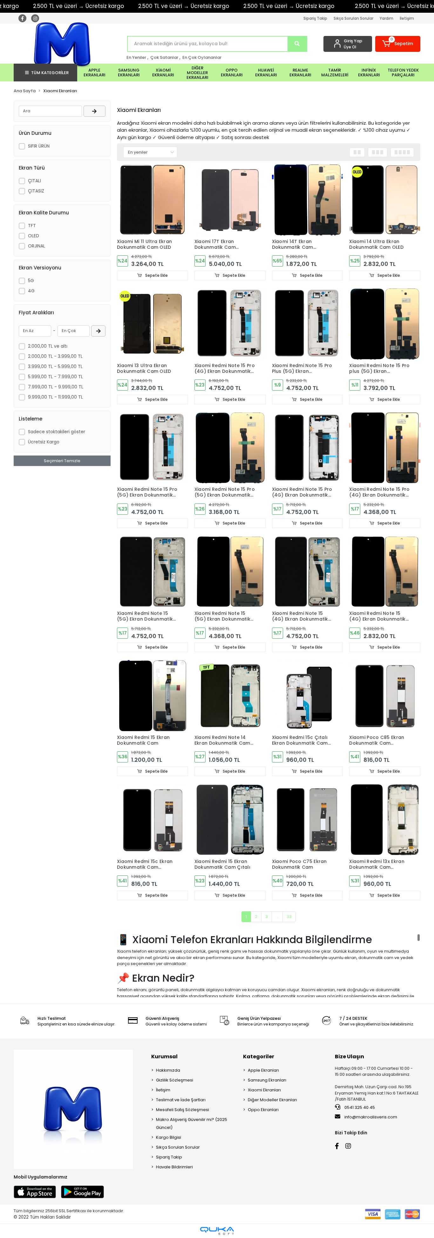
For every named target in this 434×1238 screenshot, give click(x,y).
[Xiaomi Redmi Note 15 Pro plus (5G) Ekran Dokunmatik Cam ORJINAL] (384, 323)
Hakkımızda (168, 1070)
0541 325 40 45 (359, 1107)
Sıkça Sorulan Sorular (353, 18)
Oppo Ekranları (263, 1110)
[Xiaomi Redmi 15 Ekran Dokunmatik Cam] (152, 695)
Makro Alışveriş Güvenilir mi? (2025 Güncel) (191, 1123)
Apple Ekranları (263, 1070)
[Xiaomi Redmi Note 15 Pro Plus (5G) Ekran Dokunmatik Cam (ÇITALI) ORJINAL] (307, 323)
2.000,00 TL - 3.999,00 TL (55, 356)
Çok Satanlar (164, 57)
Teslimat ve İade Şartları (181, 1100)
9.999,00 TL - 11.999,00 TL (55, 397)
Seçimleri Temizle (62, 461)
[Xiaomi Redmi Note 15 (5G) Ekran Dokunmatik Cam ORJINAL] (230, 571)
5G (31, 280)
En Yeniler (136, 57)
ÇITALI (34, 180)
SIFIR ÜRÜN (39, 146)
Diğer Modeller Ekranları (272, 1100)
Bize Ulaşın (349, 1056)
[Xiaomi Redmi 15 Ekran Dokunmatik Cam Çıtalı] (230, 819)
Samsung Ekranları (267, 1080)
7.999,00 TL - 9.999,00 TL (55, 387)
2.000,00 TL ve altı (47, 346)
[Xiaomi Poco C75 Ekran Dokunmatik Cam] (307, 819)
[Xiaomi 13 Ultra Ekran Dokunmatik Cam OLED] (152, 323)
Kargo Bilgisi (168, 1137)
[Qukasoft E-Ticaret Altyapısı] (217, 1231)
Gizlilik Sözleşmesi (174, 1080)
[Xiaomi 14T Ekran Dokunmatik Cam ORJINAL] (307, 199)
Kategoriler (258, 1056)
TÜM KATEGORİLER (50, 73)
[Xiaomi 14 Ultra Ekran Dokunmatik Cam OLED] (384, 199)
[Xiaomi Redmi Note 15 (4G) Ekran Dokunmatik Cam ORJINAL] (384, 571)
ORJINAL (36, 246)
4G (31, 291)
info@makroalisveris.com (370, 1117)
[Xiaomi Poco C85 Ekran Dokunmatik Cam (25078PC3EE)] (384, 695)
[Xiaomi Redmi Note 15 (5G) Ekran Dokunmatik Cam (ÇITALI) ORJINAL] (152, 571)
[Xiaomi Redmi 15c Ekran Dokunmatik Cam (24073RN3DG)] (152, 819)
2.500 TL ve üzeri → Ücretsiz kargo (183, 6)
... (277, 917)
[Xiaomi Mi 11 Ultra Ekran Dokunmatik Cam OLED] (152, 199)
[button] (398, 44)
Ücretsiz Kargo (43, 442)
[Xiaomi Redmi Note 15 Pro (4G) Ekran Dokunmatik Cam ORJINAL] (384, 447)
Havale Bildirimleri (174, 1167)
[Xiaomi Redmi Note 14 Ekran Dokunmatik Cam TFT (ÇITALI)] (230, 695)
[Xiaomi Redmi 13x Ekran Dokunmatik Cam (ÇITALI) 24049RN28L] (384, 819)
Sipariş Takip (315, 18)
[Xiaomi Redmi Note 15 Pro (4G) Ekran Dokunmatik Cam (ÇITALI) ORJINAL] (230, 323)
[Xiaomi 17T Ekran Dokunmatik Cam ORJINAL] (230, 199)
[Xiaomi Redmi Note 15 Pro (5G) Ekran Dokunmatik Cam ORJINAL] (230, 447)
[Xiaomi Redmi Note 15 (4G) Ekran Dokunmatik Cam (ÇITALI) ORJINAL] (307, 571)
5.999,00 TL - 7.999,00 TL (55, 376)
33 (289, 917)
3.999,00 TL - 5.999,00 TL (55, 366)
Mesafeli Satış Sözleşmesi (182, 1110)
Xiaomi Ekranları (264, 1090)
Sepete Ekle (156, 275)
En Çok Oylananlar (201, 57)
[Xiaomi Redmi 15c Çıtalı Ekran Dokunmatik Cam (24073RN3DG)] (307, 695)
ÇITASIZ (36, 191)
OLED (33, 236)
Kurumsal (164, 1056)
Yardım (386, 18)
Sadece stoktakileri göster (56, 431)
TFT (32, 225)
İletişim (407, 18)
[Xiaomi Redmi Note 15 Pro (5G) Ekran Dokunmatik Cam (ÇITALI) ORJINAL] (152, 447)
